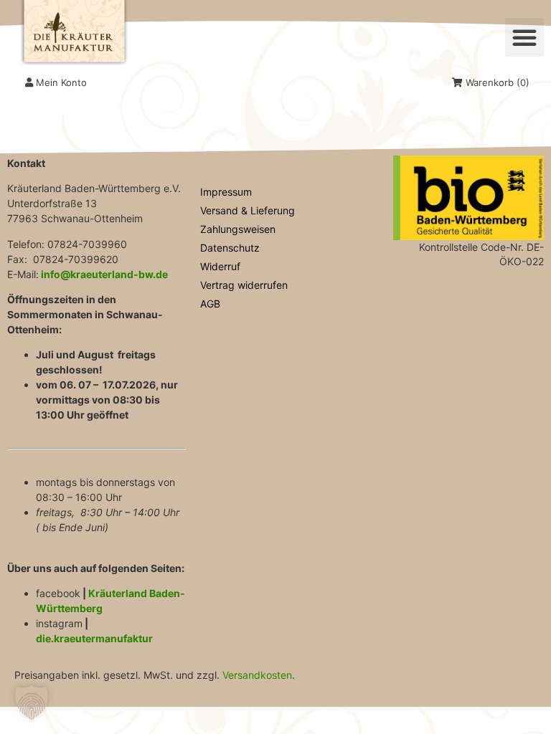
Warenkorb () (496, 82)
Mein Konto (60, 82)
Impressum (226, 192)
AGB (210, 303)
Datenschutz (230, 248)
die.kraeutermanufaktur (94, 638)
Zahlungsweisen (238, 229)
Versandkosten (257, 675)
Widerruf (220, 266)
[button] (524, 37)
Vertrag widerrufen (244, 285)
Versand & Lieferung (247, 210)
